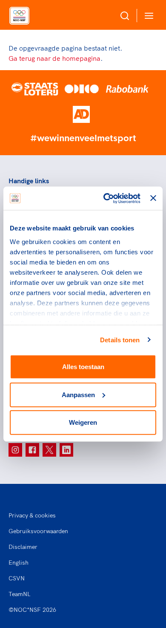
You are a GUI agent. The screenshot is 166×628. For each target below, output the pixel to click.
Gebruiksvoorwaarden (38, 531)
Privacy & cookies (32, 515)
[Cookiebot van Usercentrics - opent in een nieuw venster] (105, 198)
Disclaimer (23, 547)
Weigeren (83, 422)
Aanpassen (78, 394)
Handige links (29, 180)
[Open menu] (147, 16)
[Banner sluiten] (153, 198)
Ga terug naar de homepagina (54, 58)
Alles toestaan (83, 366)
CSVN (17, 578)
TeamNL (20, 594)
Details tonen (120, 339)
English (19, 562)
